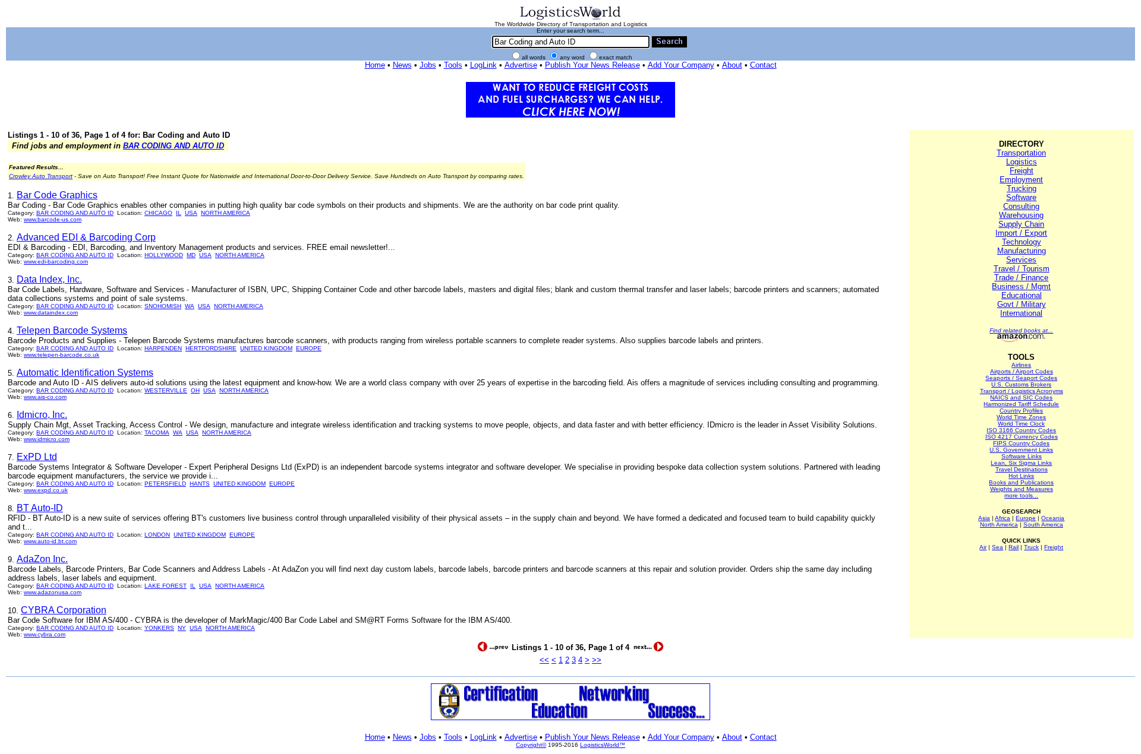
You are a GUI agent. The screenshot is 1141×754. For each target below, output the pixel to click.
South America (1043, 524)
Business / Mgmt (1021, 286)
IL (178, 213)
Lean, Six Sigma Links (1021, 463)
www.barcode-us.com (52, 219)
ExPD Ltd (37, 457)
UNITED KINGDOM (266, 348)
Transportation (1021, 152)
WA (189, 306)
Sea (997, 547)
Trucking (1021, 188)
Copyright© (531, 745)
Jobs (428, 65)
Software (1021, 197)
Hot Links (1021, 476)
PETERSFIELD (165, 483)
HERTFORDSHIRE (211, 348)
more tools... (1021, 495)
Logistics (1021, 161)
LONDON (157, 534)
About (732, 65)
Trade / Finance (1021, 277)
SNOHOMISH (162, 306)
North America (999, 524)
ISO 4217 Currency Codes (1021, 436)
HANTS (200, 483)
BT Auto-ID (40, 508)
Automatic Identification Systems (85, 373)
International (1021, 313)
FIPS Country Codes (1021, 443)
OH (195, 390)
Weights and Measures (1021, 489)
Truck (1031, 547)
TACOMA (156, 432)
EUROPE (309, 348)
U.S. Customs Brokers (1021, 384)
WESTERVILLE (165, 390)
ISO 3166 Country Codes (1021, 430)
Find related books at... (1021, 330)
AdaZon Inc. (42, 559)
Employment (1021, 179)
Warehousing (1021, 215)
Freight (1021, 170)
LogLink (483, 65)
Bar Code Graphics (57, 195)
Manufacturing (1021, 250)
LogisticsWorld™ (602, 745)
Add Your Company (681, 65)
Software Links (1021, 456)
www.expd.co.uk (46, 490)
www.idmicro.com (47, 439)
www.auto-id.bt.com (50, 541)
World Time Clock (1021, 423)
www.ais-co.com (45, 397)
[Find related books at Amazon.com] (1021, 340)
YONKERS (159, 628)
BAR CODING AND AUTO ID (173, 145)
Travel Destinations (1021, 469)
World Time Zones (1021, 417)
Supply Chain (1021, 224)
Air (982, 547)
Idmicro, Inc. (42, 415)
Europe (1026, 518)
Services (1021, 259)
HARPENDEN (163, 348)
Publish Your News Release (592, 65)
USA (191, 213)
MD (191, 255)
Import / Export (1021, 233)
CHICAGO (158, 213)
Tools (453, 65)
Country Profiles (1021, 410)
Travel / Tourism (1021, 268)
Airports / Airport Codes (1021, 371)
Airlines (1021, 365)
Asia (984, 518)
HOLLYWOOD (163, 255)
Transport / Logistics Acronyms (1021, 391)
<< (544, 659)
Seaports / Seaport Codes (1021, 378)
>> (596, 659)
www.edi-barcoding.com (56, 261)
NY (182, 628)
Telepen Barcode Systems (72, 330)
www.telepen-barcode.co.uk (61, 354)
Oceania (1052, 518)
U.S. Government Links (1021, 449)
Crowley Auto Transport (41, 176)
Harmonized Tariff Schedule (1021, 404)
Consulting (1021, 206)
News (402, 65)
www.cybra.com (44, 634)
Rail (1013, 547)
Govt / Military (1021, 304)
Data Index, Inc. (49, 279)
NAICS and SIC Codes (1021, 397)
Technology (1021, 241)
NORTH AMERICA (225, 213)
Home (375, 65)
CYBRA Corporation (63, 610)
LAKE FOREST (165, 585)
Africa (1002, 518)
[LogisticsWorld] (570, 18)
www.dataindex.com (51, 312)
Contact (763, 65)
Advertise (521, 65)
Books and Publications (1021, 482)
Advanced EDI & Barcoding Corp (86, 237)
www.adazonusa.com (52, 592)
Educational (1021, 295)
